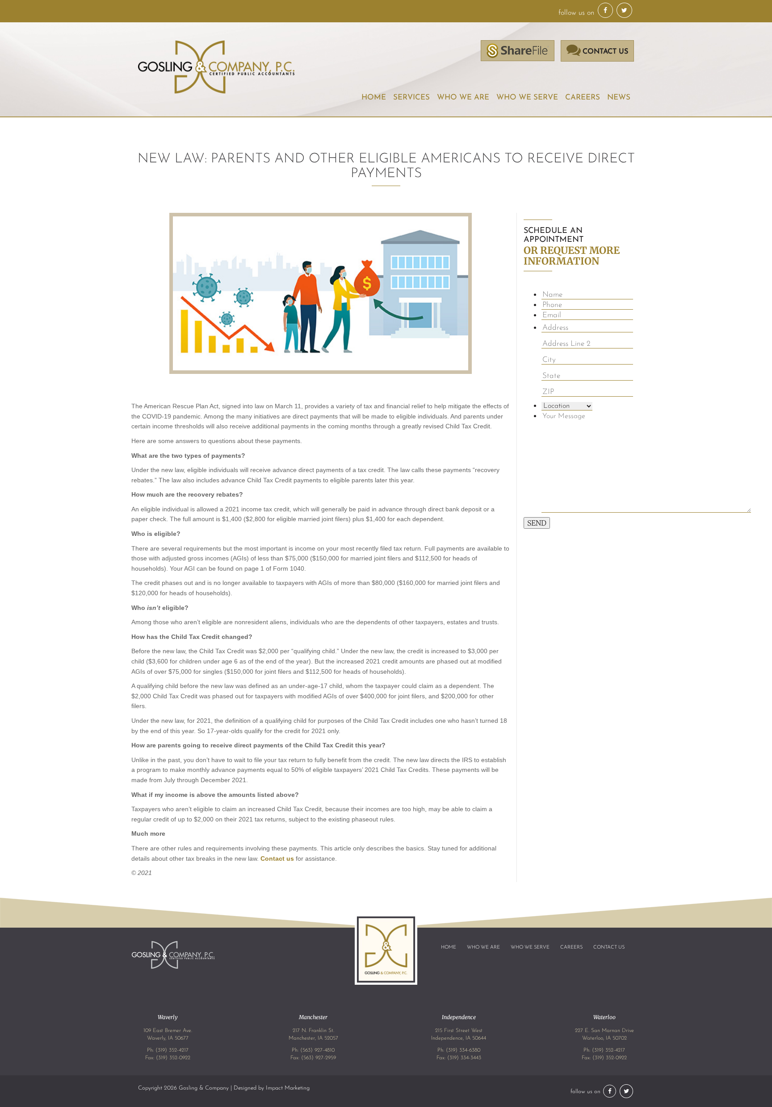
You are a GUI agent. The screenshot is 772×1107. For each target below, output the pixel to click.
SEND (536, 522)
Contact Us (609, 947)
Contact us (277, 858)
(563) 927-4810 (317, 1050)
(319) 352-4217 (172, 1050)
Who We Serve (527, 97)
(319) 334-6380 (463, 1050)
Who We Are (483, 947)
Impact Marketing (288, 1088)
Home (373, 97)
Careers (582, 97)
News (618, 97)
